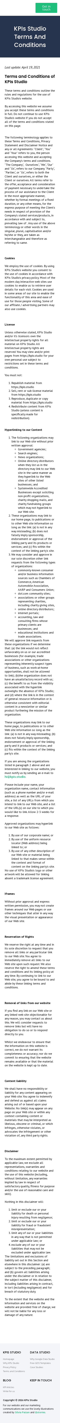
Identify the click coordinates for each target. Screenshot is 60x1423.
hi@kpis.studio (15, 776)
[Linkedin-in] (32, 1388)
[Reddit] (45, 1388)
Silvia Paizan (22, 1412)
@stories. (40, 1412)
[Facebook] (39, 1388)
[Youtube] (52, 1388)
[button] (29, 8)
